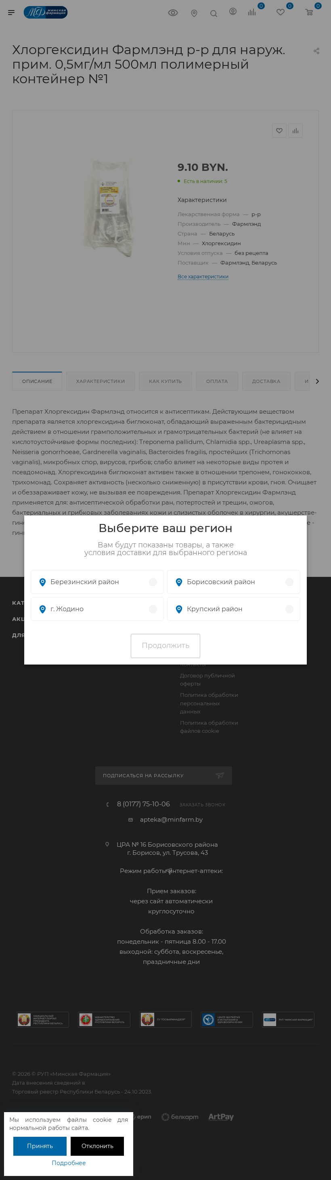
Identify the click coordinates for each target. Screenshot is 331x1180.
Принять (40, 1146)
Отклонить (97, 1146)
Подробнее (69, 1163)
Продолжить (165, 645)
